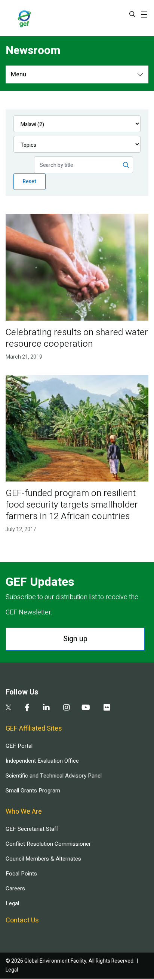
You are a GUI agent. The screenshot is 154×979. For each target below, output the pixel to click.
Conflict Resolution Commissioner (48, 844)
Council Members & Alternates (43, 859)
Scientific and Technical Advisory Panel (54, 776)
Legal (12, 903)
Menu (18, 74)
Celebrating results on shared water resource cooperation (77, 338)
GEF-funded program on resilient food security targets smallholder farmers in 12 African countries (72, 505)
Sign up (75, 638)
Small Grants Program (33, 790)
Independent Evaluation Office (42, 761)
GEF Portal (19, 746)
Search (132, 14)
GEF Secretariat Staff (32, 829)
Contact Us (22, 920)
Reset (29, 181)
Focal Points (21, 874)
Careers (15, 888)
